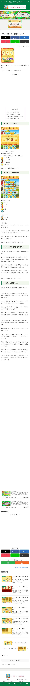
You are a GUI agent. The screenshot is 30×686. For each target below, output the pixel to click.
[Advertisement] (15, 90)
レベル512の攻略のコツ (13, 118)
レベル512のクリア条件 (13, 112)
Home (8, 679)
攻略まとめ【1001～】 (8, 681)
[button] (24, 41)
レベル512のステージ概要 (14, 114)
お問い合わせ (22, 681)
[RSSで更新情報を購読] (22, 562)
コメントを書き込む (15, 660)
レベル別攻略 (5, 511)
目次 (13, 109)
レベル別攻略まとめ (22, 679)
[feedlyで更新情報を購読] (8, 562)
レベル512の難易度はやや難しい (15, 116)
